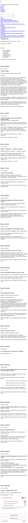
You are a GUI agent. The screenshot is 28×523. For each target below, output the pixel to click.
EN (25, 497)
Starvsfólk (5, 27)
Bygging (10, 19)
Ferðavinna (9, 24)
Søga (2, 27)
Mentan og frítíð (4, 21)
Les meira (5, 521)
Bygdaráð (3, 29)
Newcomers (3, 34)
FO (22, 497)
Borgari (2, 18)
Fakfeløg (2, 25)
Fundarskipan (13, 33)
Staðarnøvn (3, 28)
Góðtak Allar (14, 518)
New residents (4, 35)
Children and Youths (11, 35)
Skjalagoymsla (10, 27)
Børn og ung (3, 19)
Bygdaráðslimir (4, 31)
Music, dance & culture (18, 36)
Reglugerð (14, 20)
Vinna (2, 22)
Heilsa (8, 21)
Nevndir (9, 31)
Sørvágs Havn (4, 24)
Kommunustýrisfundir (5, 33)
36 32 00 (2, 5)
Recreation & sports (9, 36)
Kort (14, 27)
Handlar (13, 24)
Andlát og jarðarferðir (14, 21)
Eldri (7, 19)
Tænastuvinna (21, 24)
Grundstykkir (3, 20)
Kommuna (3, 26)
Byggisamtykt (9, 20)
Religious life (18, 35)
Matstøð (17, 24)
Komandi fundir (21, 31)
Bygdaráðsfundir (14, 31)
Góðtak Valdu (14, 515)
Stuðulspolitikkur (19, 33)
